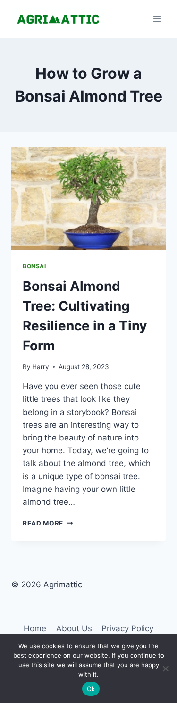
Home (35, 628)
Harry (40, 367)
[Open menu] (157, 18)
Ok (91, 689)
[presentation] (88, 198)
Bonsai (34, 266)
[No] (165, 668)
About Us (74, 628)
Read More (48, 523)
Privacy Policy (127, 628)
